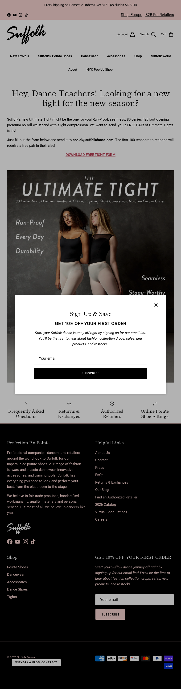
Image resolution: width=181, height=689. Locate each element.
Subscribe (90, 373)
